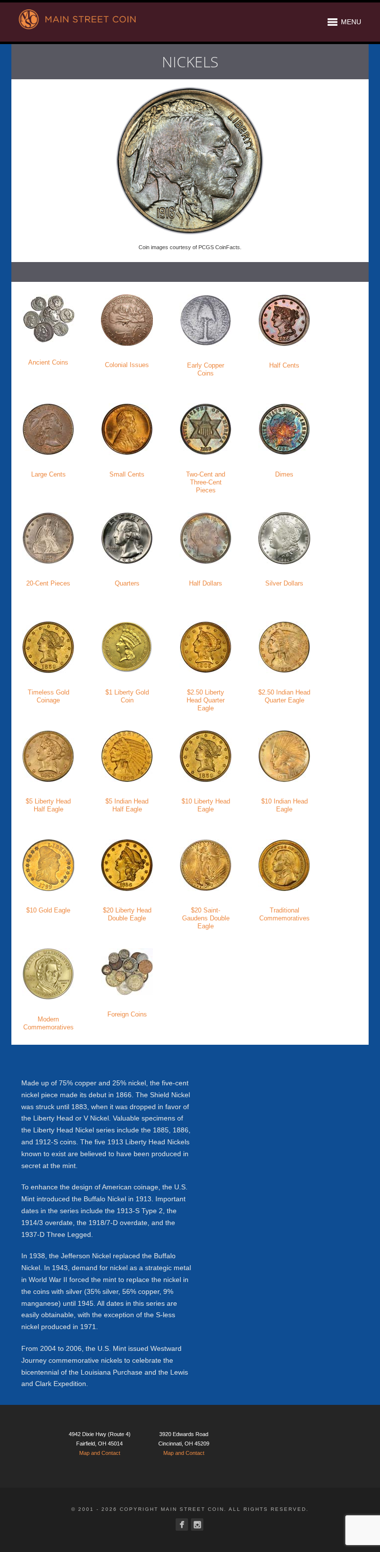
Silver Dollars (284, 583)
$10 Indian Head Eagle (284, 805)
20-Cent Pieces (48, 583)
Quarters (127, 583)
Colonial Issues (127, 365)
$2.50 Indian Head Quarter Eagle (284, 696)
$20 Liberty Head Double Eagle (127, 914)
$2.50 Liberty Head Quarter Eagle (206, 700)
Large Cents (48, 474)
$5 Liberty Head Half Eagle (48, 805)
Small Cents (126, 474)
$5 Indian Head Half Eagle (126, 805)
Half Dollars (205, 583)
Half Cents (284, 365)
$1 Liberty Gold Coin (127, 696)
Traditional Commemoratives (284, 914)
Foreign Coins (127, 1014)
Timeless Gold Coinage (48, 696)
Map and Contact (99, 1453)
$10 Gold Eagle (48, 910)
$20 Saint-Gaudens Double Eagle (206, 918)
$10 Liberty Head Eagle (206, 805)
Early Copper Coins (205, 369)
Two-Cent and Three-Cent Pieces (205, 482)
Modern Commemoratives (48, 1023)
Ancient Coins (48, 362)
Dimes (284, 474)
